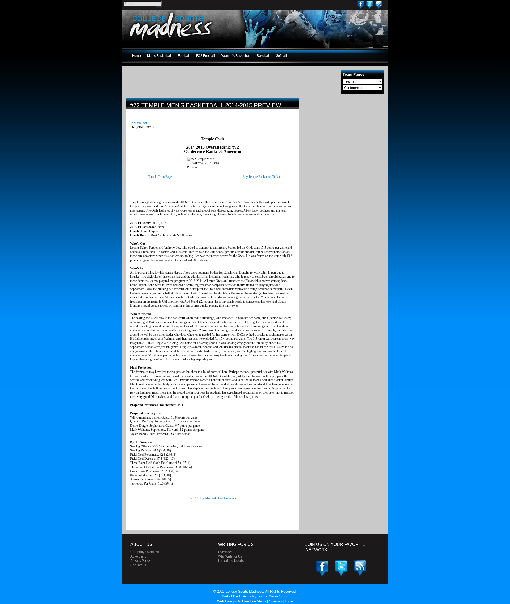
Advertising (138, 556)
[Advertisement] (344, 135)
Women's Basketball (235, 56)
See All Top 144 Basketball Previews (212, 498)
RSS (378, 5)
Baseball (263, 56)
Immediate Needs (231, 561)
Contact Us (138, 565)
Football (184, 56)
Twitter (369, 5)
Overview (225, 552)
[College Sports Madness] (171, 41)
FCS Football (205, 56)
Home (136, 56)
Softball (281, 56)
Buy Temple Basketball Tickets (262, 177)
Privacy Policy (140, 561)
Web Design (226, 601)
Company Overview (144, 552)
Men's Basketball (159, 56)
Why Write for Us (230, 556)
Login (289, 601)
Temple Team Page (160, 177)
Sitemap (275, 601)
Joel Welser (138, 123)
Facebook (360, 5)
